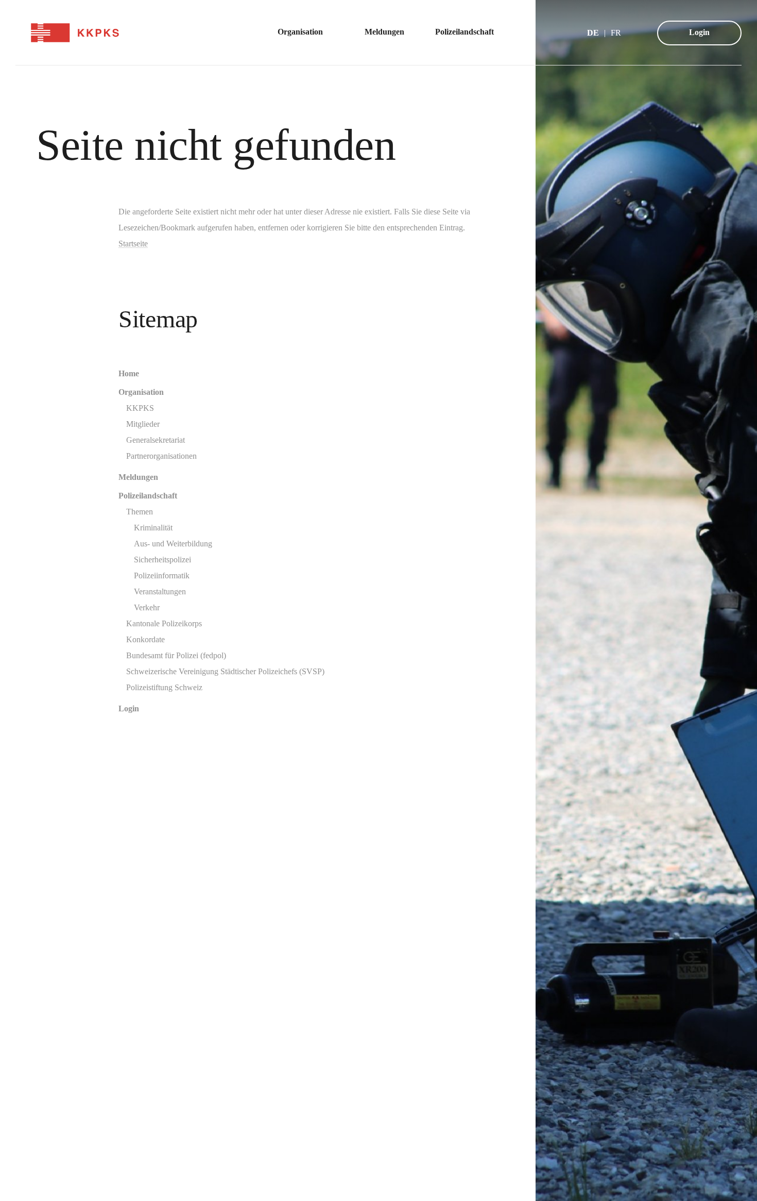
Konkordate (145, 639)
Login (699, 32)
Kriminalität (153, 527)
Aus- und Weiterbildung (173, 543)
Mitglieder (143, 424)
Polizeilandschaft (147, 495)
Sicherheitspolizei (162, 559)
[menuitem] (305, 33)
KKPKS (140, 408)
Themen (139, 511)
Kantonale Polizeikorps (164, 623)
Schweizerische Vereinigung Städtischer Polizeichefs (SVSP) (225, 671)
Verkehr (147, 607)
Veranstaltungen (160, 591)
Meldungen (138, 477)
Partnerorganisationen (161, 456)
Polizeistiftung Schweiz (164, 687)
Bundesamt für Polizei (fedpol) (176, 655)
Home (128, 373)
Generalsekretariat (155, 440)
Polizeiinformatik (162, 575)
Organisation (141, 392)
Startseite (133, 243)
